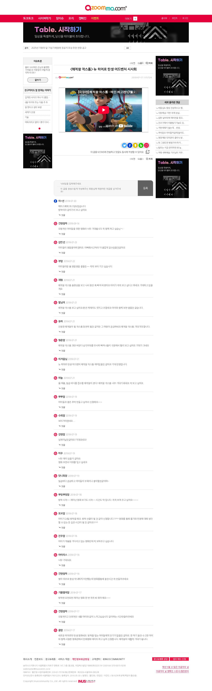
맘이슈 (60, 18)
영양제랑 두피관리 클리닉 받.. (171, 138)
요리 (71, 18)
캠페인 (82, 18)
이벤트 (95, 18)
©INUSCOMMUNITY (114, 659)
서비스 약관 (64, 659)
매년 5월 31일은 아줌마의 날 (175, 667)
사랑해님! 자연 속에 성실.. (169, 113)
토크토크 (28, 18)
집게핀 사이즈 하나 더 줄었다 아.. (39, 97)
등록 (145, 188)
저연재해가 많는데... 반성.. (169, 128)
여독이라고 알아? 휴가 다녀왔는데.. (40, 122)
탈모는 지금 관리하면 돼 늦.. (170, 148)
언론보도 (38, 659)
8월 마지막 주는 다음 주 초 (36, 102)
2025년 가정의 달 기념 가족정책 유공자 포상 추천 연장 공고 (58, 48)
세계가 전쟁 (30, 112)
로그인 (185, 18)
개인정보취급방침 (80, 659)
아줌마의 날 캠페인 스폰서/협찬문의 (172, 671)
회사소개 (27, 659)
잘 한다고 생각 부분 (33, 107)
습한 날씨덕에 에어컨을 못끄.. (171, 118)
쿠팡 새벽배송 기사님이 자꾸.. (171, 153)
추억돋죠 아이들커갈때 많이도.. (171, 133)
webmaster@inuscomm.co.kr (36, 669)
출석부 (164, 18)
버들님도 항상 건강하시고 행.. (171, 108)
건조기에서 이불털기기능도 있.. (171, 123)
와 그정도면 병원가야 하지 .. (170, 143)
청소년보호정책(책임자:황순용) (124, 676)
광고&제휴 (50, 659)
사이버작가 (44, 18)
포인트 (175, 18)
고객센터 (96, 659)
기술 (27, 117)
